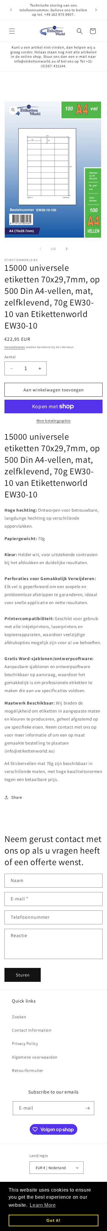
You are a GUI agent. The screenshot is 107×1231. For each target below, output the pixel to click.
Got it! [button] (53, 1220)
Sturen (23, 975)
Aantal (9, 356)
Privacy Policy (25, 1043)
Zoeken (19, 1016)
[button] (11, 31)
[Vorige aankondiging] (11, 9)
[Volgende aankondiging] (96, 9)
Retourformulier (27, 1070)
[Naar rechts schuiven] (66, 248)
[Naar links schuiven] (40, 248)
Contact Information (31, 1030)
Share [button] (16, 797)
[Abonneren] (87, 1108)
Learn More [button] (43, 1205)
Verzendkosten (14, 347)
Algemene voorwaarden (35, 1057)
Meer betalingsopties (54, 420)
